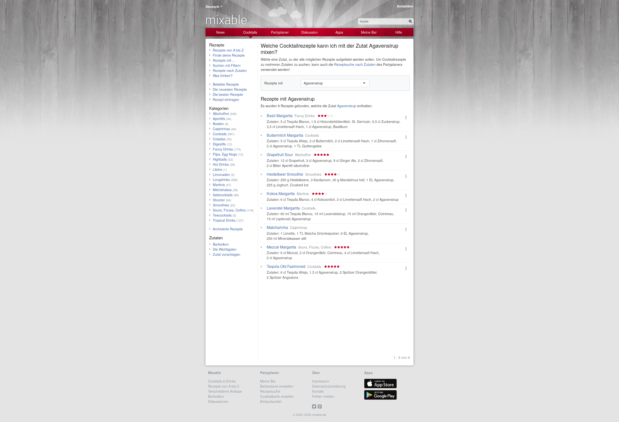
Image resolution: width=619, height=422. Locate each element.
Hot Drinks (221, 164)
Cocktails (250, 32)
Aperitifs (219, 118)
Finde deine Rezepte (229, 55)
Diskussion (309, 32)
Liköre (217, 169)
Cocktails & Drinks (222, 381)
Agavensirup (301, 98)
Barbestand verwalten (277, 386)
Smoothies (221, 205)
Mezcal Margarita (281, 247)
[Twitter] (315, 406)
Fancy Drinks (223, 149)
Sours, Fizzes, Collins (229, 210)
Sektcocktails (223, 194)
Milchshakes (222, 189)
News (220, 32)
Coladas (219, 138)
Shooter (219, 199)
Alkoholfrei (221, 113)
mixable (230, 19)
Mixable (214, 372)
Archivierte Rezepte (228, 228)
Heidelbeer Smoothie (285, 174)
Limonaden (221, 174)
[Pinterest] (320, 406)
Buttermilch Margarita (285, 135)
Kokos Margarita (281, 194)
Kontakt (318, 391)
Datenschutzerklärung (329, 386)
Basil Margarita (280, 116)
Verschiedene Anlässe (225, 391)
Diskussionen (218, 401)
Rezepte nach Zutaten (230, 70)
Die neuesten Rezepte (230, 89)
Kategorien (218, 108)
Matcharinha (277, 227)
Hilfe (398, 32)
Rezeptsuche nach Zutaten (355, 64)
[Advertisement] (335, 319)
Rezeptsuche (270, 391)
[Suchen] (410, 21)
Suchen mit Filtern (227, 65)
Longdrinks (221, 179)
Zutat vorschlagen (226, 254)
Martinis (219, 184)
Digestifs (219, 144)
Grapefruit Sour (280, 155)
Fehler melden (323, 396)
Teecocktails (222, 215)
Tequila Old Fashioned (286, 266)
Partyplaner (280, 32)
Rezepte (216, 45)
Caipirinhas (221, 128)
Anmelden (405, 6)
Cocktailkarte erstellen (277, 396)
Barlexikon (221, 244)
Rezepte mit (273, 83)
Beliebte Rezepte (226, 84)
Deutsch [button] (212, 6)
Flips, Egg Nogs (225, 154)
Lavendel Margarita (283, 208)
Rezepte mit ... (224, 60)
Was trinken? (223, 75)
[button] (406, 117)
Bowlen (218, 123)
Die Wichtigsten (224, 249)
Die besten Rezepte (228, 94)
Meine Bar (369, 32)
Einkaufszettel (270, 401)
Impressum (320, 381)
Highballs (220, 159)
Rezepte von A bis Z (228, 50)
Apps (339, 32)
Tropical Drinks (224, 220)
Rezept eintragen (226, 99)
